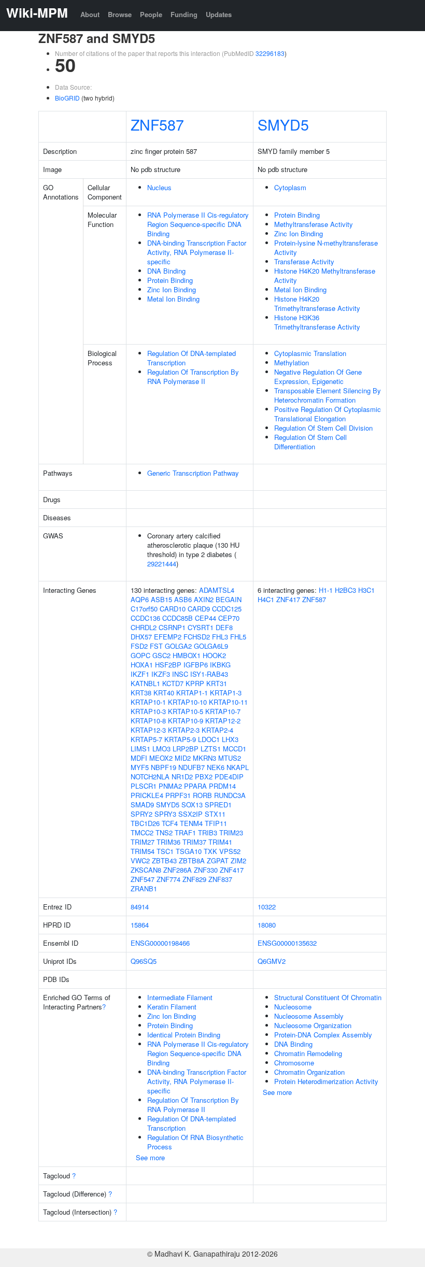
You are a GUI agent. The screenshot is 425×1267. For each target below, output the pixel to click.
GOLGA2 (178, 646)
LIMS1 (140, 748)
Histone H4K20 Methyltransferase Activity (324, 275)
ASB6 (183, 599)
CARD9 (199, 609)
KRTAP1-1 (192, 692)
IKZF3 (160, 674)
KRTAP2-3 (184, 730)
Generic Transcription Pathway (193, 473)
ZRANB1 (144, 888)
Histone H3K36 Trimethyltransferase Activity (317, 322)
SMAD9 (142, 804)
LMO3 (161, 748)
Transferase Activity (304, 261)
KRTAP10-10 (187, 702)
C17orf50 (144, 609)
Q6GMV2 (272, 961)
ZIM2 (238, 860)
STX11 (215, 814)
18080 (267, 925)
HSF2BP (168, 665)
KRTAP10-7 (222, 711)
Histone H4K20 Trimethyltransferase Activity (317, 303)
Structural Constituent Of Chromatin (327, 997)
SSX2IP (190, 814)
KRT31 (216, 683)
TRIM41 (220, 842)
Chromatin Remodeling (308, 1053)
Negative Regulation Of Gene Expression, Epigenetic (318, 376)
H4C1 (266, 599)
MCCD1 (234, 748)
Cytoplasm (290, 187)
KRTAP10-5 (185, 711)
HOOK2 (214, 655)
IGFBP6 (195, 665)
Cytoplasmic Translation (310, 353)
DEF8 (224, 627)
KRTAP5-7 (146, 739)
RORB (202, 795)
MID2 (183, 758)
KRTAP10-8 (148, 720)
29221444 (161, 563)
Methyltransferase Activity (313, 224)
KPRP (195, 683)
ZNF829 (194, 879)
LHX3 (230, 739)
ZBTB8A (192, 860)
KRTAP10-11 (228, 702)
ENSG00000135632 (287, 943)
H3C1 (366, 590)
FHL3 (220, 637)
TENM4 (191, 823)
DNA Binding (166, 271)
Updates (219, 14)
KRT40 (163, 692)
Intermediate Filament (179, 997)
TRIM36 (168, 842)
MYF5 (140, 767)
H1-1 (326, 590)
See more (150, 1157)
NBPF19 (163, 767)
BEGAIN (229, 599)
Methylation (291, 362)
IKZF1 (140, 674)
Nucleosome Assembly (309, 1016)
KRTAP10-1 (148, 702)
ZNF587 (157, 124)
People (151, 14)
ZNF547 (142, 879)
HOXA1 (142, 665)
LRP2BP (186, 748)
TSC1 (165, 851)
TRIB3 (207, 832)
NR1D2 (182, 776)
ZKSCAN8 (146, 870)
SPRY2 (141, 814)
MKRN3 (204, 758)
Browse (120, 14)
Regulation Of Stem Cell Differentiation (310, 441)
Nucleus (159, 187)
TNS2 (164, 832)
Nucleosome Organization (312, 1025)
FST (156, 646)
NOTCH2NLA (150, 776)
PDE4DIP (229, 776)
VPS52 (229, 851)
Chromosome (294, 1062)
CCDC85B (177, 618)
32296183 (270, 53)
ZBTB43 (164, 860)
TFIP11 (216, 823)
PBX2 (203, 776)
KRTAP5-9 (180, 739)
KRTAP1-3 (226, 692)
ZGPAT (218, 860)
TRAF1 (185, 832)
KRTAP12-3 (148, 730)
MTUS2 (229, 758)
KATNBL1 (145, 683)
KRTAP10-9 (185, 720)
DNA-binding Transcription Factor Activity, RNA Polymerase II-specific (196, 252)
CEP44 (205, 618)
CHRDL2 (144, 627)
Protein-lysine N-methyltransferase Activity (326, 247)
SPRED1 (218, 804)
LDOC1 (209, 739)
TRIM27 (142, 842)
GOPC (140, 655)
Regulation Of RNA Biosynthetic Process (195, 1141)
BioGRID (67, 97)
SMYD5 (283, 124)
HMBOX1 (187, 655)
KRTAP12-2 (222, 720)
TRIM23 (231, 832)
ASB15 (161, 599)
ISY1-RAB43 (209, 674)
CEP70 (228, 618)
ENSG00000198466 (160, 943)
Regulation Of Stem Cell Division (323, 428)
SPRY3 (165, 814)
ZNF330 (206, 870)
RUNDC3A (230, 795)
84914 (140, 907)
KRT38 (141, 692)
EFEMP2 (167, 637)
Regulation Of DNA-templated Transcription (191, 357)
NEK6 (215, 767)
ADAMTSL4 (216, 590)
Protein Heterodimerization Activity (326, 1081)
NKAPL (237, 767)
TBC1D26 (145, 823)
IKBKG (220, 665)
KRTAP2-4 (217, 730)
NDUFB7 (191, 767)
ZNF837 (220, 879)
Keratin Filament (171, 1007)
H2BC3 (345, 590)
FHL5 (238, 637)
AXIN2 (204, 599)
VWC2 (140, 860)
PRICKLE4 (147, 795)
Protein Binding (170, 280)
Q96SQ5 (144, 961)
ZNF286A (177, 870)
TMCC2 (142, 832)
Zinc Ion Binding (171, 289)
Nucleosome (292, 1007)
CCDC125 (227, 609)
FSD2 (139, 646)
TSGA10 (189, 851)
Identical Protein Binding (183, 1035)
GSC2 (161, 655)
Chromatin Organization (309, 1072)
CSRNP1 (172, 627)
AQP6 (140, 599)
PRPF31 (178, 795)
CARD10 (173, 609)
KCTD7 (172, 683)
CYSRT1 (201, 627)
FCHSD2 (196, 637)
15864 (140, 925)
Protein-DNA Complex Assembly (323, 1035)
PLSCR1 (144, 786)
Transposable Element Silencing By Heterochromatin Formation (327, 395)
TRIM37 (194, 842)
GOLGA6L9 (211, 646)
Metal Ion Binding (173, 299)
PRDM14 (222, 786)
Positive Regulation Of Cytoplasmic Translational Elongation (327, 413)
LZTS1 (211, 748)
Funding (184, 14)
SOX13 (192, 804)
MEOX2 (161, 758)
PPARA (195, 786)
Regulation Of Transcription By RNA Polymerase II (193, 376)
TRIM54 (142, 851)
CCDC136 (145, 618)
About (90, 14)
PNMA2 (170, 786)
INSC (180, 674)
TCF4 (170, 823)
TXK (210, 851)
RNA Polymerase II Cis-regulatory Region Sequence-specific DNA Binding (198, 224)
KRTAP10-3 (148, 711)
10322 (267, 907)
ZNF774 (168, 879)
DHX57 (141, 637)
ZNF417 (232, 870)
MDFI (139, 758)
